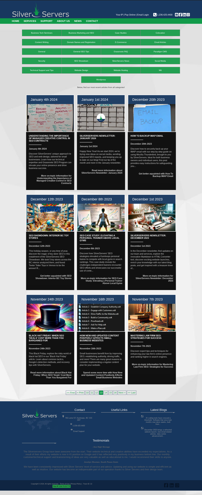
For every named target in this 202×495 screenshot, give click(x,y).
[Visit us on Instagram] (188, 15)
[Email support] (176, 15)
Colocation (160, 33)
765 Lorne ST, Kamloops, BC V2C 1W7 (78, 419)
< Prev (80, 392)
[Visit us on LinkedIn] (184, 15)
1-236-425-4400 (79, 426)
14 (106, 392)
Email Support (79, 431)
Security (41, 61)
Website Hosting (121, 70)
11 (92, 392)
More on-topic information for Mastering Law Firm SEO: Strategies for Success (152, 365)
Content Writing (42, 42)
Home (15, 21)
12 (96, 392)
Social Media (160, 61)
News (78, 21)
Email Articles (160, 42)
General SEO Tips (81, 51)
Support (46, 21)
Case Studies (121, 33)
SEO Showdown (81, 61)
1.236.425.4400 (164, 15)
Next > (122, 392)
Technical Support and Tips (41, 70)
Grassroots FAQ (121, 51)
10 (87, 392)
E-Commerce (121, 42)
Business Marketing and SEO (81, 33)
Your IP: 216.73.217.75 (61, 486)
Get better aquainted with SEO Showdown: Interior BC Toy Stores (53, 277)
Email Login (143, 15)
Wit (160, 70)
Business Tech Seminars (41, 33)
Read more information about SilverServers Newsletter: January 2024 (101, 171)
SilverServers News (120, 61)
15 (110, 392)
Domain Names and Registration (81, 42)
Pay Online (130, 15)
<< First (71, 392)
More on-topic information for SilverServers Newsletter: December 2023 (154, 278)
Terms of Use (65, 484)
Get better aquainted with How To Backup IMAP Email (156, 175)
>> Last (131, 392)
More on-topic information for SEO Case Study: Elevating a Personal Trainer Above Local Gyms (101, 280)
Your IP (119, 15)
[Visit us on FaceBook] (180, 15)
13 (101, 392)
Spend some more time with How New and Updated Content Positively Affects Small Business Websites (101, 375)
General (41, 51)
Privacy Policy (76, 484)
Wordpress (101, 79)
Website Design (81, 70)
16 (115, 392)
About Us (63, 21)
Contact (92, 21)
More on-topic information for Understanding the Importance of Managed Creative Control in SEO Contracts (54, 179)
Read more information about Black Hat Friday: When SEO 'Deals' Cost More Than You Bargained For (50, 375)
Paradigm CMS (160, 51)
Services (30, 21)
